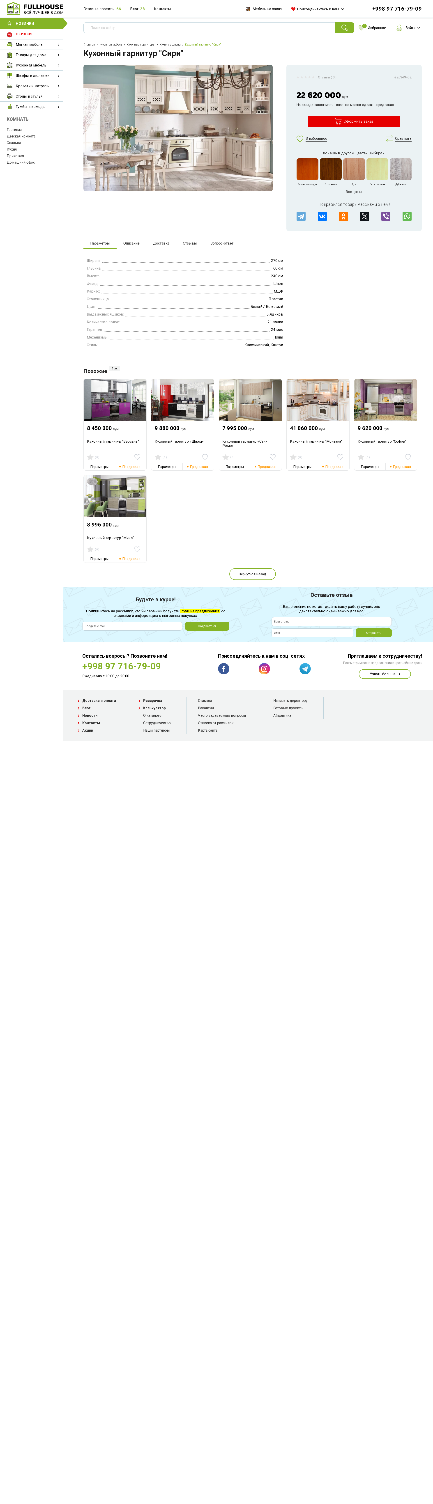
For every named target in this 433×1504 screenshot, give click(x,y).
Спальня (14, 143)
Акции (87, 730)
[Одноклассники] (343, 216)
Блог (134, 9)
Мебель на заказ (267, 9)
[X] (364, 216)
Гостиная (14, 130)
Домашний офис (21, 162)
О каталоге (152, 715)
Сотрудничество (157, 723)
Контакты (162, 9)
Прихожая (15, 156)
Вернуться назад (252, 574)
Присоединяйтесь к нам (318, 9)
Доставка (161, 243)
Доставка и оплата (99, 700)
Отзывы (190, 243)
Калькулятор (154, 708)
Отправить (373, 632)
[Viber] (385, 216)
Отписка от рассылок (216, 723)
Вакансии (206, 708)
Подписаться (207, 626)
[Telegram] (301, 216)
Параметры (100, 243)
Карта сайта (207, 730)
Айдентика (282, 715)
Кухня (12, 149)
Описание (131, 243)
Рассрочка (152, 700)
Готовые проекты (99, 9)
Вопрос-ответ (221, 243)
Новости (89, 715)
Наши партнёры (156, 730)
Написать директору (290, 700)
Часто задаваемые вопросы (222, 715)
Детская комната (21, 136)
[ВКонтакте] (322, 216)
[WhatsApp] (407, 216)
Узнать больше (383, 674)
